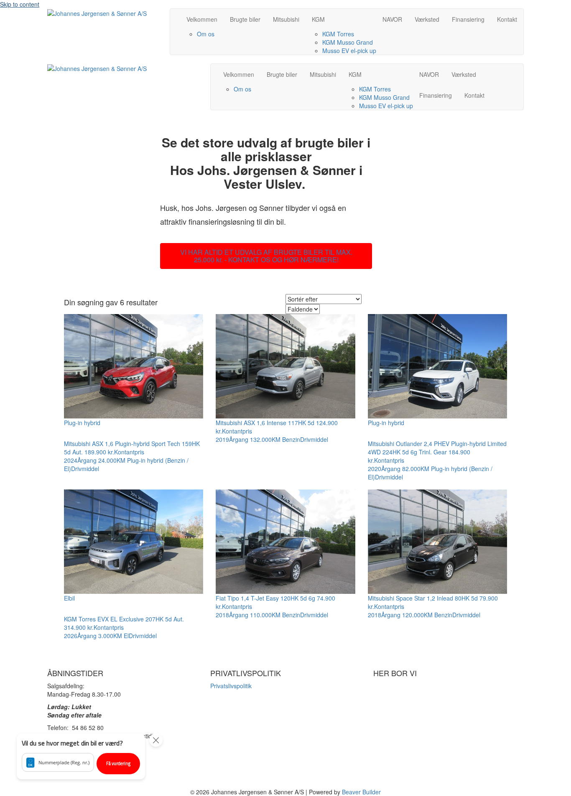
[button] (81, 756)
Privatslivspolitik (231, 686)
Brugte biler (245, 19)
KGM (318, 19)
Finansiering (468, 19)
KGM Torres (338, 34)
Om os (205, 34)
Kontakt (507, 19)
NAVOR (392, 19)
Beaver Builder (361, 792)
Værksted (427, 19)
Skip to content (19, 4)
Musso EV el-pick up (349, 50)
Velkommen (201, 19)
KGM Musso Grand (347, 42)
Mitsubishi (286, 19)
